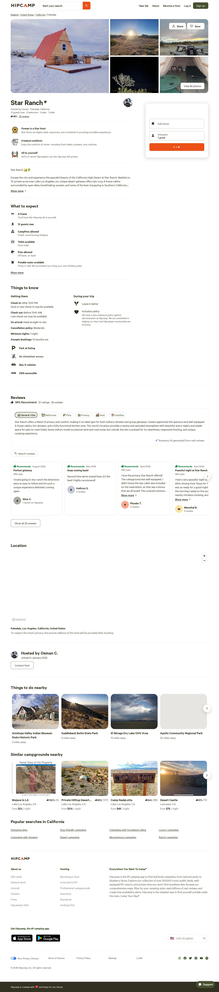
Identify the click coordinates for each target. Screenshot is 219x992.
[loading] (176, 147)
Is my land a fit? (69, 882)
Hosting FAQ (67, 905)
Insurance (65, 893)
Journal (15, 888)
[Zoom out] (204, 560)
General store (18, 882)
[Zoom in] (204, 555)
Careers (15, 893)
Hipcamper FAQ (20, 905)
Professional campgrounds (75, 888)
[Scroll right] (207, 708)
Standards (66, 899)
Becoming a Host (69, 876)
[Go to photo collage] (60, 56)
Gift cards (16, 876)
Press (14, 899)
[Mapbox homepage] (19, 619)
